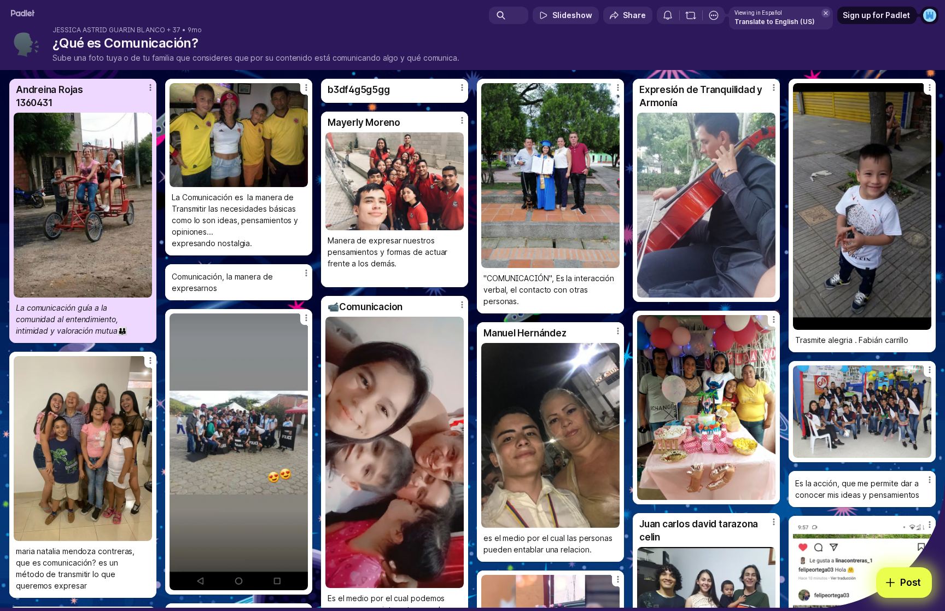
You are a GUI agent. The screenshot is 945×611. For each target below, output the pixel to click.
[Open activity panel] (668, 15)
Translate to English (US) (774, 22)
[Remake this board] (691, 15)
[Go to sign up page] (929, 15)
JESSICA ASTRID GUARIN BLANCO (108, 30)
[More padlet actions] (714, 15)
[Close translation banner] (825, 13)
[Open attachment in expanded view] (83, 205)
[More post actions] (150, 87)
